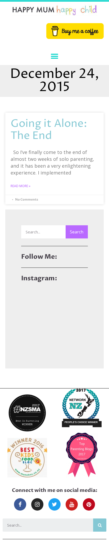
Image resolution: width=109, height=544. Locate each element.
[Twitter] (54, 504)
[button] (55, 56)
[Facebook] (20, 504)
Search (76, 232)
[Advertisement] (54, 320)
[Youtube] (72, 504)
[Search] (99, 525)
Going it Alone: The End (49, 130)
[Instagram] (37, 504)
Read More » (20, 186)
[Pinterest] (89, 504)
